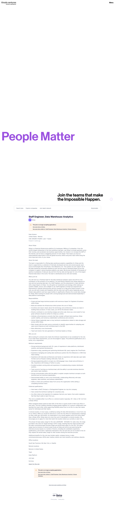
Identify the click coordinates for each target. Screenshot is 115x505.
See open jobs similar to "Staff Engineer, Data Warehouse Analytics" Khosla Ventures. (55, 229)
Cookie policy (61, 499)
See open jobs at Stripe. (39, 227)
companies (31, 208)
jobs (19, 208)
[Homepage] (9, 2)
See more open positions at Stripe (57, 485)
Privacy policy (54, 499)
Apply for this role (34, 464)
